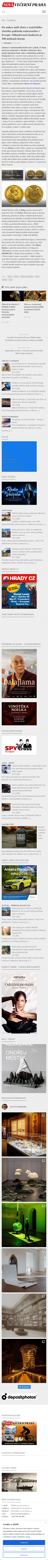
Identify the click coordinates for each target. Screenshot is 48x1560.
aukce (10, 276)
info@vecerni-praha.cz (20, 1505)
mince (37, 276)
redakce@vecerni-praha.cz (21, 1508)
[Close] (45, 1522)
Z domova (11, 20)
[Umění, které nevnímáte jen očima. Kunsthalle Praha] (24, 1180)
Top (3, 20)
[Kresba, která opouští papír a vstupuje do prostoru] (24, 1270)
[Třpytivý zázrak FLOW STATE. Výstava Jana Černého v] (24, 1225)
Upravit (24, 1549)
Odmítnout (24, 1555)
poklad (5, 280)
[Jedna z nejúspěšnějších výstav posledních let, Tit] (24, 1134)
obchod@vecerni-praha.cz (21, 1511)
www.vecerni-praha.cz (20, 1514)
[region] (24, 1540)
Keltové (16, 276)
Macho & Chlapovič (27, 276)
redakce (8, 43)
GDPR (28, 1537)
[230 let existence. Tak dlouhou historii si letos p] (24, 1316)
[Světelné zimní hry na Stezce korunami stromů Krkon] (24, 1361)
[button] (24, 1068)
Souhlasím (24, 1542)
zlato (10, 280)
